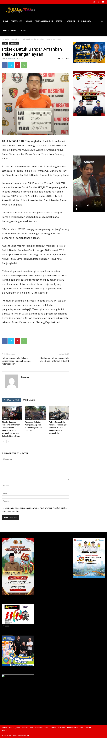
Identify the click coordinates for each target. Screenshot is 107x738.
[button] (101, 21)
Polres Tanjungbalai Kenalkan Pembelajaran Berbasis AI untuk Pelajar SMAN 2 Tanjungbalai (58, 427)
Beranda (5, 39)
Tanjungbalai (14, 43)
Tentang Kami (17, 21)
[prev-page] (3, 441)
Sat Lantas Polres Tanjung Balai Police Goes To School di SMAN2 (54, 359)
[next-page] (8, 441)
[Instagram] (94, 2)
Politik (14, 31)
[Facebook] (89, 2)
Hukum (23, 31)
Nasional (71, 21)
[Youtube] (103, 2)
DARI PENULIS (29, 400)
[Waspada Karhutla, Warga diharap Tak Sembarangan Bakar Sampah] (35, 413)
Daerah (59, 21)
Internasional (84, 21)
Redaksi (29, 21)
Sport (6, 31)
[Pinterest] (17, 65)
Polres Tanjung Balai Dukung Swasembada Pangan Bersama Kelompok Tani (16, 361)
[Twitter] (98, 2)
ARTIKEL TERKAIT (11, 400)
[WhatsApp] (24, 65)
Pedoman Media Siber (44, 21)
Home (5, 21)
